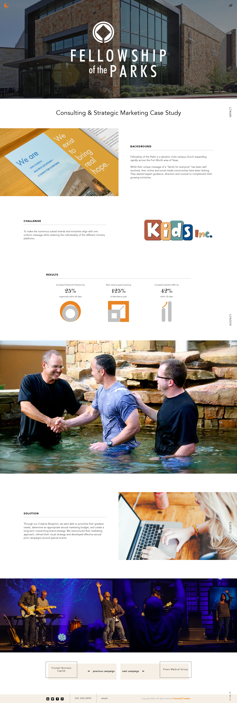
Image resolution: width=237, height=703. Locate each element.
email (104, 698)
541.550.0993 (83, 698)
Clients (230, 527)
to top (230, 697)
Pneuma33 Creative (181, 699)
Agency (230, 320)
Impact (230, 112)
